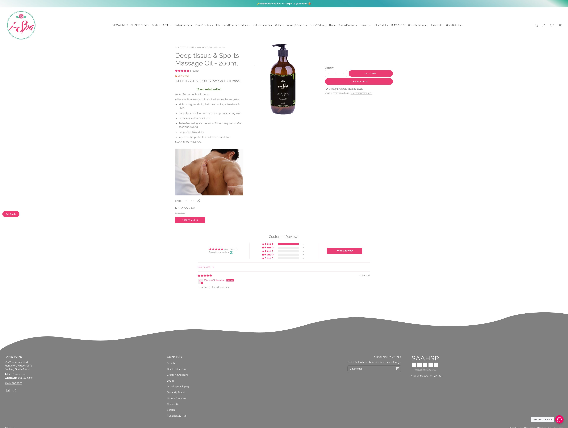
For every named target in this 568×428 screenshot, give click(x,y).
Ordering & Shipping (178, 386)
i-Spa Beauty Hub (177, 415)
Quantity (329, 68)
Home (178, 48)
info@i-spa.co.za (13, 383)
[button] (536, 25)
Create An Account (177, 374)
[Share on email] (192, 201)
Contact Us (173, 404)
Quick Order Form (177, 369)
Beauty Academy (176, 398)
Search (171, 363)
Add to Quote (190, 219)
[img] (205, 275)
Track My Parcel (176, 392)
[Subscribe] (397, 368)
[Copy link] (199, 201)
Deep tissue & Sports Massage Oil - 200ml (204, 48)
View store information (361, 93)
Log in (170, 380)
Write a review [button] (344, 250)
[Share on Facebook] (186, 201)
